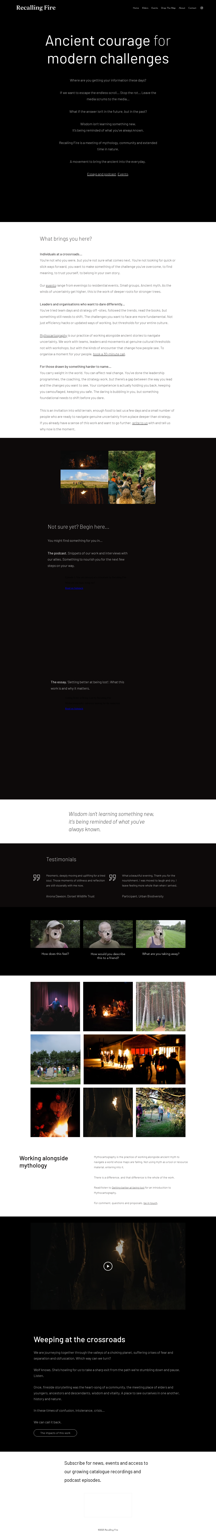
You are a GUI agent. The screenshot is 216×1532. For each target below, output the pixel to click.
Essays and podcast (101, 174)
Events (123, 174)
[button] (182, 8)
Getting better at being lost (128, 1187)
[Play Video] (108, 1266)
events (51, 285)
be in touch (150, 1203)
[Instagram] (201, 7)
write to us (140, 423)
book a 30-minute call (109, 354)
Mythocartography (53, 335)
